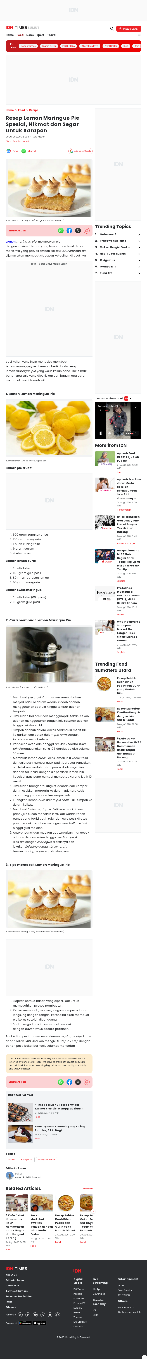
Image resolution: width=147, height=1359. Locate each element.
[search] (112, 29)
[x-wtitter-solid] (78, 230)
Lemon (11, 241)
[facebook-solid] (69, 230)
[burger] (139, 35)
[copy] (87, 231)
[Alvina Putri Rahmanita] (10, 1176)
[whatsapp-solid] (61, 230)
